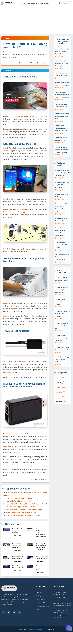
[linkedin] (19, 612)
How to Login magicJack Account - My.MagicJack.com (62, 128)
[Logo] (9, 588)
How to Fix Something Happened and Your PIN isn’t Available (63, 173)
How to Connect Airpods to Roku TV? (19, 498)
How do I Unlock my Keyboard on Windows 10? (62, 326)
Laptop (41, 3)
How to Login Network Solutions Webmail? (59, 593)
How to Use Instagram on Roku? (40, 567)
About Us (40, 592)
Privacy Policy (42, 603)
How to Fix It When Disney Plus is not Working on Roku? (26, 504)
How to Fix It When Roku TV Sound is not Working (24, 509)
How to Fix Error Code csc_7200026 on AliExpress (62, 185)
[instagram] (14, 612)
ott (44, 3)
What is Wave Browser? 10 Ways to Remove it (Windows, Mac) (62, 257)
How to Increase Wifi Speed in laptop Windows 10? (61, 290)
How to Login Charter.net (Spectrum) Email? (60, 611)
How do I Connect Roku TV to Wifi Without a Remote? (63, 51)
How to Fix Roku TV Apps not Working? (17, 530)
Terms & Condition (43, 606)
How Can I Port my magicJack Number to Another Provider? (62, 149)
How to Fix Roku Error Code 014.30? (19, 501)
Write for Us (41, 609)
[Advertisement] (36, 14)
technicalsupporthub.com (35, 629)
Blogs (47, 3)
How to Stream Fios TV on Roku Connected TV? (62, 116)
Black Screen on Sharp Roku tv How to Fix (21, 512)
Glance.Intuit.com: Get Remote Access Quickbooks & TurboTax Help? (62, 605)
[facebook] (3, 612)
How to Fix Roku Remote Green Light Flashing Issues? (61, 63)
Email (37, 3)
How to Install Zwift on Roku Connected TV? (17, 545)
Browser (33, 3)
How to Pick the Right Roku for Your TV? (20, 507)
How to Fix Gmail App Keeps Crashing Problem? (62, 359)
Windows (28, 3)
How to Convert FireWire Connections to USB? (62, 302)
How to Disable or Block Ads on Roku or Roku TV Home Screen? (62, 94)
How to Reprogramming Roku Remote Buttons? (23, 515)
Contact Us (41, 599)
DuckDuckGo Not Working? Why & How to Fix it (62, 245)
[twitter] (9, 612)
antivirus (22, 3)
